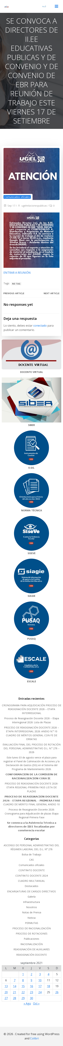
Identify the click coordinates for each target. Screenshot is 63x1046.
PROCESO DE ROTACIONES (31, 933)
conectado (40, 325)
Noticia (31, 917)
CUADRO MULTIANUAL (31, 880)
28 (14, 998)
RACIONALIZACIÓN (31, 944)
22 (23, 992)
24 (39, 992)
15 (23, 986)
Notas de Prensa (31, 912)
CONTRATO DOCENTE (32, 870)
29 (23, 998)
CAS (31, 859)
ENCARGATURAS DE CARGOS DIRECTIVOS (31, 891)
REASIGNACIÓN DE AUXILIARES (31, 949)
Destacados (31, 886)
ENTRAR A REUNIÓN (17, 273)
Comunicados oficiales (17, 197)
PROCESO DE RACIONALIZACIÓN (31, 928)
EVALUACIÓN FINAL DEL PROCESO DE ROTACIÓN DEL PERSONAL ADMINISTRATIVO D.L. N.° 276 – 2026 (32, 748)
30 (31, 998)
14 (14, 986)
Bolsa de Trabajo (31, 854)
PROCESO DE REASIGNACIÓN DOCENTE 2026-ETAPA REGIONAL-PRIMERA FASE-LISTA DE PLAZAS (31, 787)
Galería (32, 896)
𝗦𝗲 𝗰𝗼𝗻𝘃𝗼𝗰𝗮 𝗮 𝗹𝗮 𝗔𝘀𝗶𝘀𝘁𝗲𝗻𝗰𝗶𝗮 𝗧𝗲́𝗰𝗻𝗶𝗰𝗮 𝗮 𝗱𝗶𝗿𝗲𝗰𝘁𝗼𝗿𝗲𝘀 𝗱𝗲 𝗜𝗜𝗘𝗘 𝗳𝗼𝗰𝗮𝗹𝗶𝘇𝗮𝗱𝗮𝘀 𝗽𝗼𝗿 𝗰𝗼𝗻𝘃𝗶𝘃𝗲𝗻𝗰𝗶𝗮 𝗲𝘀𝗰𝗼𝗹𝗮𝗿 (31, 826)
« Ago (27, 1003)
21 (14, 992)
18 (48, 986)
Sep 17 (11, 205)
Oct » (36, 1003)
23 (31, 992)
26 (56, 992)
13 (6, 986)
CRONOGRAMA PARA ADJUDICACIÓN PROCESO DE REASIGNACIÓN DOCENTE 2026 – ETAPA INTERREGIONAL (31, 709)
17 (39, 986)
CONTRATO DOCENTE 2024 (31, 875)
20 (6, 992)
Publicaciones (31, 938)
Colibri (34, 1038)
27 (6, 998)
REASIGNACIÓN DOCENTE (31, 954)
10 (39, 980)
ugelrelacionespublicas (34, 205)
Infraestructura (31, 902)
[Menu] (56, 6)
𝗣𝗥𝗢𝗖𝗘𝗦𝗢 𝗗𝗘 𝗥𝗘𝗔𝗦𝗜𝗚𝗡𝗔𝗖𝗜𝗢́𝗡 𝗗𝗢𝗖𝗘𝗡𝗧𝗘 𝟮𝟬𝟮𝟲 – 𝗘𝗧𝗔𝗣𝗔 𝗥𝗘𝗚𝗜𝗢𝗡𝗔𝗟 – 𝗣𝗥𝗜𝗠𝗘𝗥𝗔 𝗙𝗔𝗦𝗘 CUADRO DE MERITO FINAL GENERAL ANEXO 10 (31, 800)
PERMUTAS (31, 923)
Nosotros (31, 907)
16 (31, 986)
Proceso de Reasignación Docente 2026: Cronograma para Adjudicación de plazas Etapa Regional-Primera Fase (31, 813)
